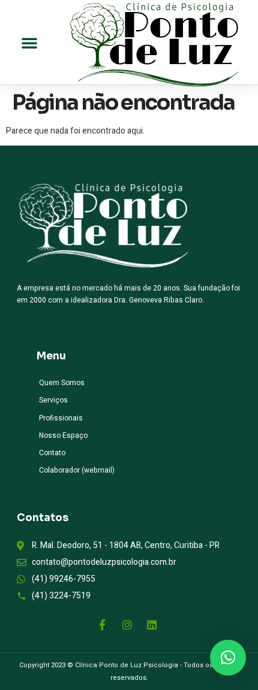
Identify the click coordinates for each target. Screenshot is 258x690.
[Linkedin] (152, 624)
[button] (29, 42)
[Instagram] (127, 624)
